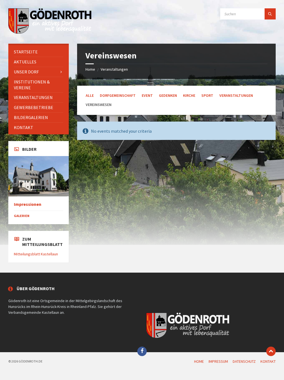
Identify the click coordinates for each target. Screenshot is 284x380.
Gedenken (168, 95)
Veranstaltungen (114, 69)
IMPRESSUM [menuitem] (218, 361)
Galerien (21, 216)
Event (147, 95)
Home (90, 69)
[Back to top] (271, 351)
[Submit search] (270, 13)
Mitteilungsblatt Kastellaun (36, 253)
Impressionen (27, 204)
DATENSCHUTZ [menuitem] (244, 361)
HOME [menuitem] (199, 361)
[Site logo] (50, 33)
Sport (207, 95)
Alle (90, 95)
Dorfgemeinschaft (118, 95)
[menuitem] (38, 52)
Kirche (189, 95)
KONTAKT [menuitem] (268, 361)
